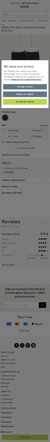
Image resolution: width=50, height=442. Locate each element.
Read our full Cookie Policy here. (26, 79)
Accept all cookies (25, 102)
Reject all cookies (25, 94)
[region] (25, 84)
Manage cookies (25, 86)
